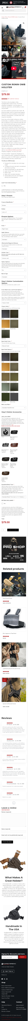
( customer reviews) (13, 98)
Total (3, 519)
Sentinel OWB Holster (7, 990)
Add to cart (13, 530)
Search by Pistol (6, 998)
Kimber (3, 209)
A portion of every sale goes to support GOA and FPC (19, 2)
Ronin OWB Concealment (8, 987)
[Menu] (2, 7)
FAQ (3, 1007)
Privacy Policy (4, 1017)
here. (13, 424)
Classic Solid (6, 306)
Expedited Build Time (8, 484)
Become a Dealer (6, 1011)
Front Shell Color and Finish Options (12, 289)
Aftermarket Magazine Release (10, 243)
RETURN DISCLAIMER (8, 500)
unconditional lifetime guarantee (14, 150)
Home (3, 17)
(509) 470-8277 (20, 1005)
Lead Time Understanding (9, 183)
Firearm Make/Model (8, 202)
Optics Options (6, 262)
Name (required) (6, 829)
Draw (4, 225)
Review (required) (6, 812)
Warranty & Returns (7, 1005)
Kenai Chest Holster (7, 985)
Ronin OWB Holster (13, 17)
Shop (6, 17)
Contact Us (4, 1009)
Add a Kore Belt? (6, 416)
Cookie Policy (10, 1017)
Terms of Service (17, 1017)
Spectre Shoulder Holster (8, 996)
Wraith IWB (4, 994)
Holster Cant (5, 252)
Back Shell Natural (7, 349)
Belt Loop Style (6, 404)
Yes (5, 185)
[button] (23, 23)
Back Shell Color (7, 341)
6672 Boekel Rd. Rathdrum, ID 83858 (21, 1008)
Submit (22, 957)
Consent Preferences (6, 1019)
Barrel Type (5, 273)
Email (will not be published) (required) (12, 835)
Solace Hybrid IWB (6, 992)
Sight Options (5, 232)
